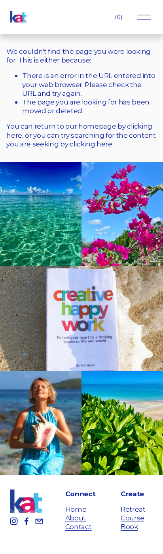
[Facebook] (26, 521)
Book (129, 526)
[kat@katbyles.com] (39, 521)
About (75, 518)
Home (76, 509)
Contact (78, 526)
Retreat (133, 509)
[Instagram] (14, 521)
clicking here (91, 144)
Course (132, 518)
